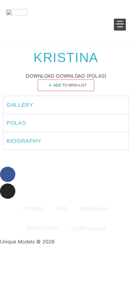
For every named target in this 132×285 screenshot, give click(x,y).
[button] (120, 25)
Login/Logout (89, 228)
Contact (33, 208)
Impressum (94, 208)
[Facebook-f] (7, 174)
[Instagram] (7, 191)
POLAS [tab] (16, 123)
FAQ (62, 208)
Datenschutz (42, 228)
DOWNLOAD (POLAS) (81, 76)
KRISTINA (66, 57)
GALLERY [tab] (19, 105)
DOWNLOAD (40, 76)
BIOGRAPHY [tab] (23, 141)
